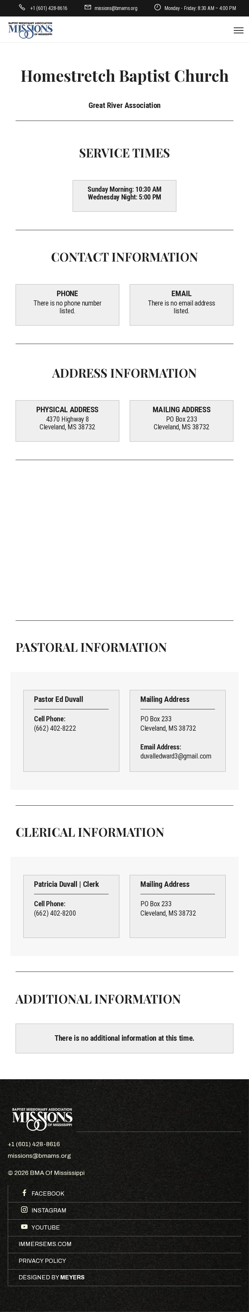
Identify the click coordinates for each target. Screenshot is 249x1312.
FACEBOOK (47, 1194)
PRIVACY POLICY (42, 1261)
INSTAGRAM (48, 1211)
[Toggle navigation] (239, 30)
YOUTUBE (45, 1228)
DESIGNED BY (51, 1277)
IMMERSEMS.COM (45, 1244)
